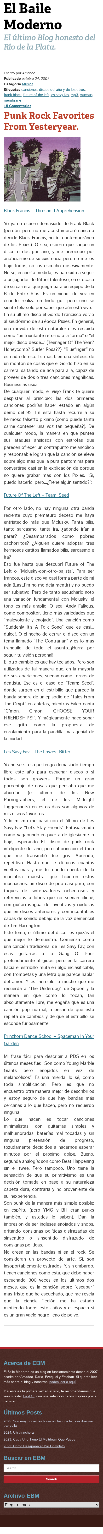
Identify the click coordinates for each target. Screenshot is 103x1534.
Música (27, 84)
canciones (29, 90)
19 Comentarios (17, 106)
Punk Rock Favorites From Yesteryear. (49, 121)
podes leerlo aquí (62, 1382)
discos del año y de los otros (62, 90)
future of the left (36, 95)
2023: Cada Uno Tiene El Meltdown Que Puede (39, 1439)
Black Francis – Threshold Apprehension (44, 210)
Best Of (28, 1396)
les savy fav (60, 95)
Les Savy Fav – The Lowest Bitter (37, 752)
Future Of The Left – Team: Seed (36, 495)
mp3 (74, 95)
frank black (13, 95)
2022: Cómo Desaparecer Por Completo (34, 1446)
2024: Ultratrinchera (19, 1432)
